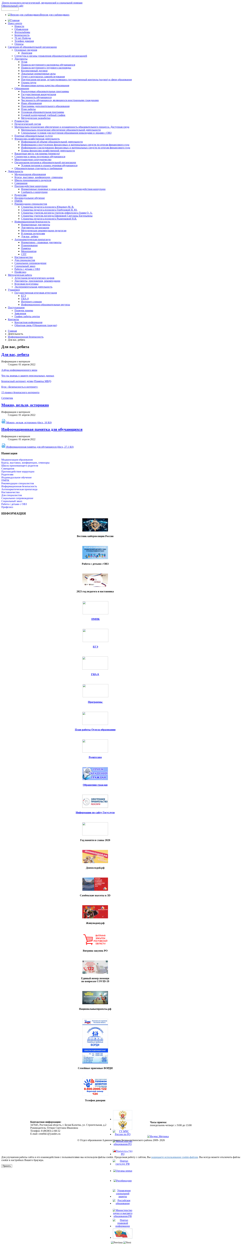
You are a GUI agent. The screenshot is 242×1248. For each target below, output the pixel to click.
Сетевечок (7, 398)
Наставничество (10, 492)
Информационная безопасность (25, 336)
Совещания (7, 468)
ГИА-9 (95, 674)
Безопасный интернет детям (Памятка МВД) (26, 381)
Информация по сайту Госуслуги (95, 812)
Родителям (7, 474)
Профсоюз (7, 507)
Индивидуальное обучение (16, 477)
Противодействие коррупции (17, 471)
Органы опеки (123, 1173)
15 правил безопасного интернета (20, 392)
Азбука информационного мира (19, 370)
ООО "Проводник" (129, 1151)
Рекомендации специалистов (17, 483)
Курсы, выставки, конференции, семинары (25, 462)
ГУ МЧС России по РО (122, 1139)
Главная (12, 330)
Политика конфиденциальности (121, 1145)
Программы (95, 702)
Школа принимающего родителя (19, 465)
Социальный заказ (11, 501)
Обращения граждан (95, 784)
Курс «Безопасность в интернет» (19, 386)
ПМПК (5, 480)
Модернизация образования (17, 459)
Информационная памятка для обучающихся (41, 429)
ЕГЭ (95, 646)
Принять (7, 1166)
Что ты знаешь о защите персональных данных (27, 375)
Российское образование (123, 1208)
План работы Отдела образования (95, 729)
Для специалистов (11, 495)
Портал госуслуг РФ (122, 1168)
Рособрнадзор (122, 1183)
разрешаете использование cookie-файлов (174, 1157)
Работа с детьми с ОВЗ (14, 504)
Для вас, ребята (15, 354)
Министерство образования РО (123, 1148)
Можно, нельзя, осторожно (25, 405)
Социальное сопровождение (17, 498)
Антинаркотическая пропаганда (19, 489)
